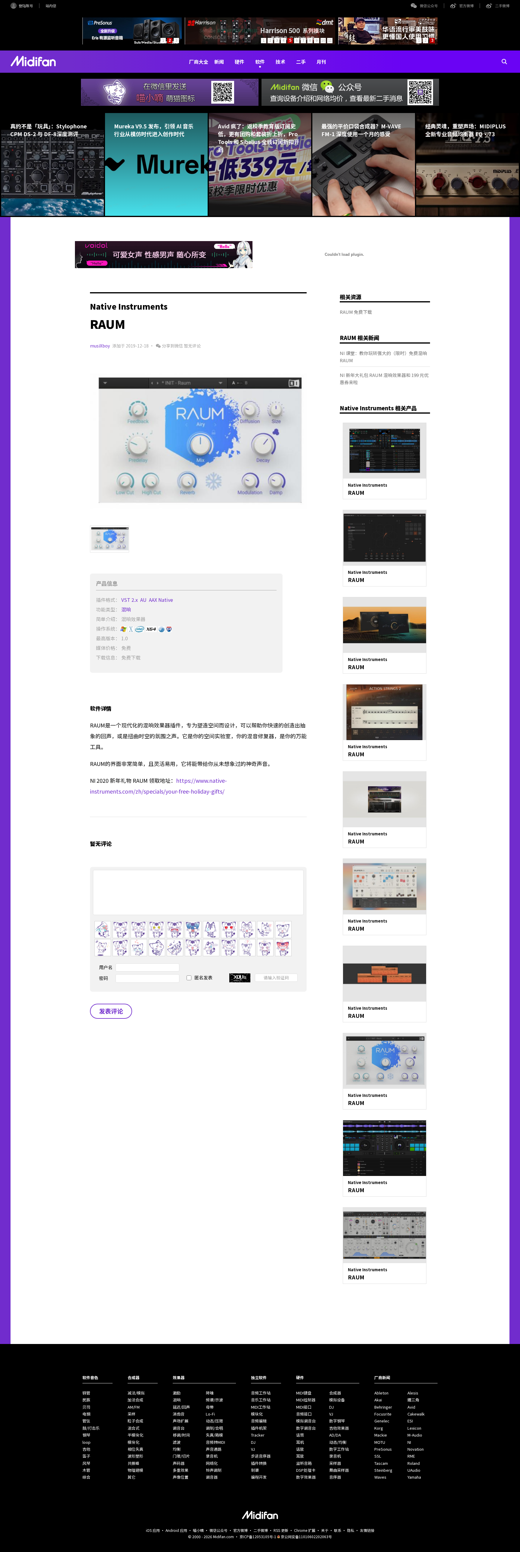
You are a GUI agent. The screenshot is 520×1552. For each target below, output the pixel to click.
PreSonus (383, 1449)
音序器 (335, 1477)
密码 (103, 978)
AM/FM (134, 1407)
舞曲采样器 (339, 1470)
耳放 (300, 1456)
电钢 (86, 1414)
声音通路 (213, 1449)
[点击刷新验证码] (239, 977)
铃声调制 (213, 1470)
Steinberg (383, 1470)
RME (411, 1456)
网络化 (212, 1463)
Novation (415, 1449)
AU (144, 599)
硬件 (239, 61)
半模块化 (135, 1435)
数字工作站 (339, 1449)
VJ (253, 1449)
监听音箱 (304, 1463)
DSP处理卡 (305, 1470)
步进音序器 (261, 1456)
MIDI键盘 (303, 1393)
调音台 (178, 1428)
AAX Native (161, 599)
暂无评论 (192, 346)
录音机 (212, 1456)
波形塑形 (135, 1456)
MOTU (379, 1442)
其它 (131, 1477)
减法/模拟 (136, 1393)
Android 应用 (176, 1530)
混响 (126, 609)
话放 (300, 1449)
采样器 (335, 1463)
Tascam (381, 1463)
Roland (413, 1463)
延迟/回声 (181, 1407)
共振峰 (133, 1463)
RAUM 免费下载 (356, 312)
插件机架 (259, 1428)
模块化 (133, 1442)
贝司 (86, 1407)
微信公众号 (429, 5)
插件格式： (108, 599)
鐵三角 (413, 1400)
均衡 (177, 1449)
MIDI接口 (303, 1407)
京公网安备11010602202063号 (306, 1536)
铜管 (86, 1393)
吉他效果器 (339, 1428)
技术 (280, 61)
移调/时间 (181, 1435)
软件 (260, 61)
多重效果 (180, 1470)
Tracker (258, 1435)
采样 (131, 1414)
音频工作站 (261, 1393)
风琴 (86, 1463)
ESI (410, 1421)
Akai (378, 1400)
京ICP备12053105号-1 (258, 1536)
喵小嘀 (198, 1530)
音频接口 (304, 1414)
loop (86, 1442)
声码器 (178, 1463)
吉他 (86, 1449)
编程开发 (259, 1477)
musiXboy (100, 346)
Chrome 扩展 (304, 1530)
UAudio (413, 1470)
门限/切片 (181, 1456)
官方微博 (466, 5)
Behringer (383, 1407)
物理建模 (135, 1470)
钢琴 (86, 1435)
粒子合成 (135, 1421)
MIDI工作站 (260, 1407)
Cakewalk (416, 1414)
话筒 (300, 1435)
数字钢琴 (337, 1421)
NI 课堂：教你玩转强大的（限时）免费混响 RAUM (383, 356)
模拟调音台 (306, 1421)
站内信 (50, 5)
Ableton (381, 1393)
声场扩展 (180, 1421)
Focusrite (383, 1414)
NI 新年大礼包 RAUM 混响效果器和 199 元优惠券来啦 (384, 378)
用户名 (106, 967)
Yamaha (414, 1477)
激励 (177, 1393)
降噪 (210, 1393)
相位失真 (135, 1449)
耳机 (300, 1442)
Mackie (380, 1435)
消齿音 (178, 1414)
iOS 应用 (153, 1530)
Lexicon (414, 1428)
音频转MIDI (215, 1442)
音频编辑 (259, 1421)
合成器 (335, 1393)
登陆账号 (26, 5)
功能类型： (108, 609)
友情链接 (367, 1530)
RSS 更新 (281, 1530)
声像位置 (180, 1477)
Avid (411, 1407)
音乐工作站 (261, 1400)
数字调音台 (306, 1428)
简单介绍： (108, 619)
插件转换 (259, 1463)
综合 (86, 1477)
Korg (378, 1428)
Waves (380, 1477)
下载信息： (108, 657)
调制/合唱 (214, 1428)
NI (409, 1442)
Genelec (381, 1421)
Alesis (412, 1393)
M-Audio (414, 1435)
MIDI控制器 (305, 1400)
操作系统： (108, 628)
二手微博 (502, 5)
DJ (253, 1442)
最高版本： (108, 638)
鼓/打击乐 (91, 1428)
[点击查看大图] (198, 441)
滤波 (177, 1442)
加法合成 (135, 1400)
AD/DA (335, 1435)
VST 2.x (130, 599)
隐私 (350, 1530)
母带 (210, 1407)
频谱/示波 (214, 1400)
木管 (86, 1470)
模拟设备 (337, 1400)
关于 (324, 1530)
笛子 (86, 1456)
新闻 (219, 61)
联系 (337, 1530)
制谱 (255, 1470)
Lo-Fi (210, 1414)
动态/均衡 (337, 1442)
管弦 (86, 1421)
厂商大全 (198, 61)
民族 (86, 1400)
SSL (377, 1456)
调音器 (212, 1477)
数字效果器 (306, 1477)
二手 (301, 61)
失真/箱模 (214, 1435)
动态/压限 (214, 1421)
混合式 (133, 1428)
